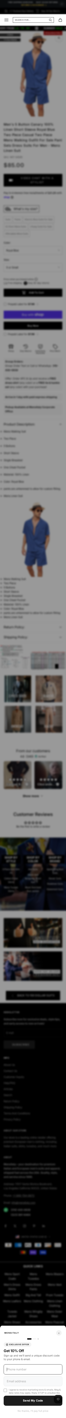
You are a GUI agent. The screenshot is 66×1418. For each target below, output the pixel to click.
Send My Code (33, 1400)
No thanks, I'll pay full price (33, 1410)
